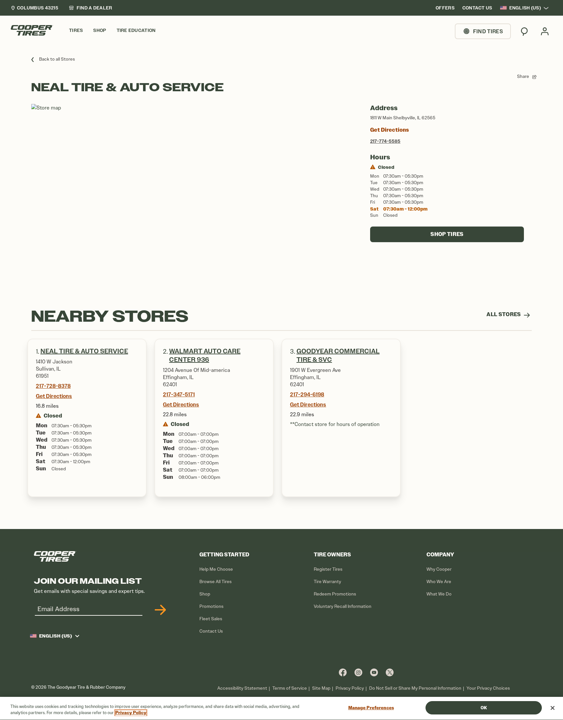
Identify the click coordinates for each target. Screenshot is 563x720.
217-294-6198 (307, 394)
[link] (90, 7)
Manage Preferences (371, 708)
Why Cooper (439, 569)
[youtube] (374, 672)
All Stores (504, 314)
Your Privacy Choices (488, 688)
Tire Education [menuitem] (136, 30)
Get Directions (389, 129)
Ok (484, 708)
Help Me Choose (216, 569)
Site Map (321, 688)
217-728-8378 (53, 386)
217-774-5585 (385, 141)
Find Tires (488, 31)
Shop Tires (446, 234)
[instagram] (358, 672)
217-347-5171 (179, 394)
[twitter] (390, 672)
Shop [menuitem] (99, 30)
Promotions (211, 606)
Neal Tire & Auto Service (84, 351)
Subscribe (159, 610)
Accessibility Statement (242, 688)
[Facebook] (343, 672)
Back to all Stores (57, 59)
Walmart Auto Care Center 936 (204, 355)
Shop (204, 594)
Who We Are (438, 581)
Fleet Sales (210, 619)
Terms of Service (289, 688)
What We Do (439, 594)
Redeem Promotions (335, 594)
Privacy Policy (350, 688)
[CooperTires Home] (31, 30)
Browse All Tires (215, 581)
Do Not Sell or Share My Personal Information (415, 688)
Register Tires (328, 569)
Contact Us (211, 631)
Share (523, 76)
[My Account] (545, 31)
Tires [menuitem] (76, 30)
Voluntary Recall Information (342, 606)
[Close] (552, 708)
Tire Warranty (327, 581)
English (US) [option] (525, 8)
